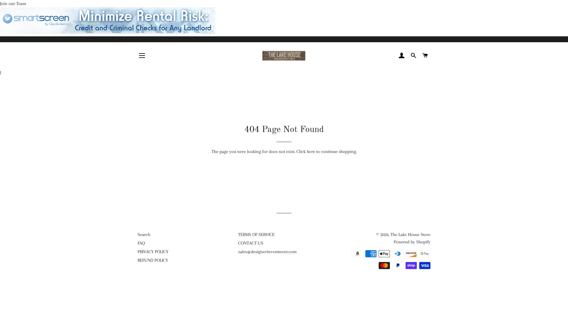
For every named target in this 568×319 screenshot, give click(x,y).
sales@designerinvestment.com (267, 251)
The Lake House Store (410, 234)
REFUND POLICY (153, 260)
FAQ (141, 243)
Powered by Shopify (412, 242)
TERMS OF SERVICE (256, 234)
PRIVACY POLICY (153, 251)
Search (144, 234)
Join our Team (13, 3)
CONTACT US (250, 243)
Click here (305, 151)
